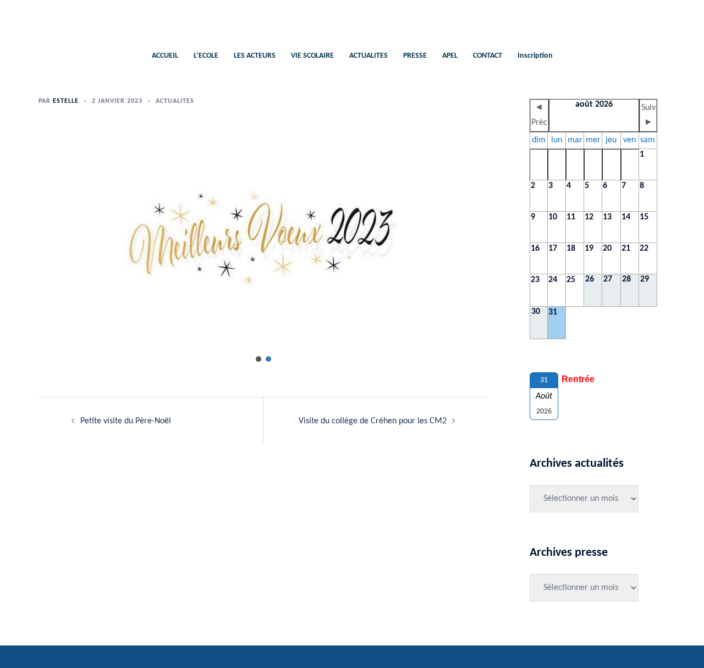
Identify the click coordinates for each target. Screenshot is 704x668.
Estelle (66, 101)
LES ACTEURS (255, 56)
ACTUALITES (368, 56)
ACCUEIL (165, 56)
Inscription (535, 56)
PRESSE (415, 56)
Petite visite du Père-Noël (125, 421)
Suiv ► (648, 115)
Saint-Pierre (352, 19)
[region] (263, 246)
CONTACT (487, 56)
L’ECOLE (206, 56)
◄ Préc (539, 115)
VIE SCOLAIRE (312, 56)
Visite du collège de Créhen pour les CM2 (373, 421)
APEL (450, 56)
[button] (258, 359)
